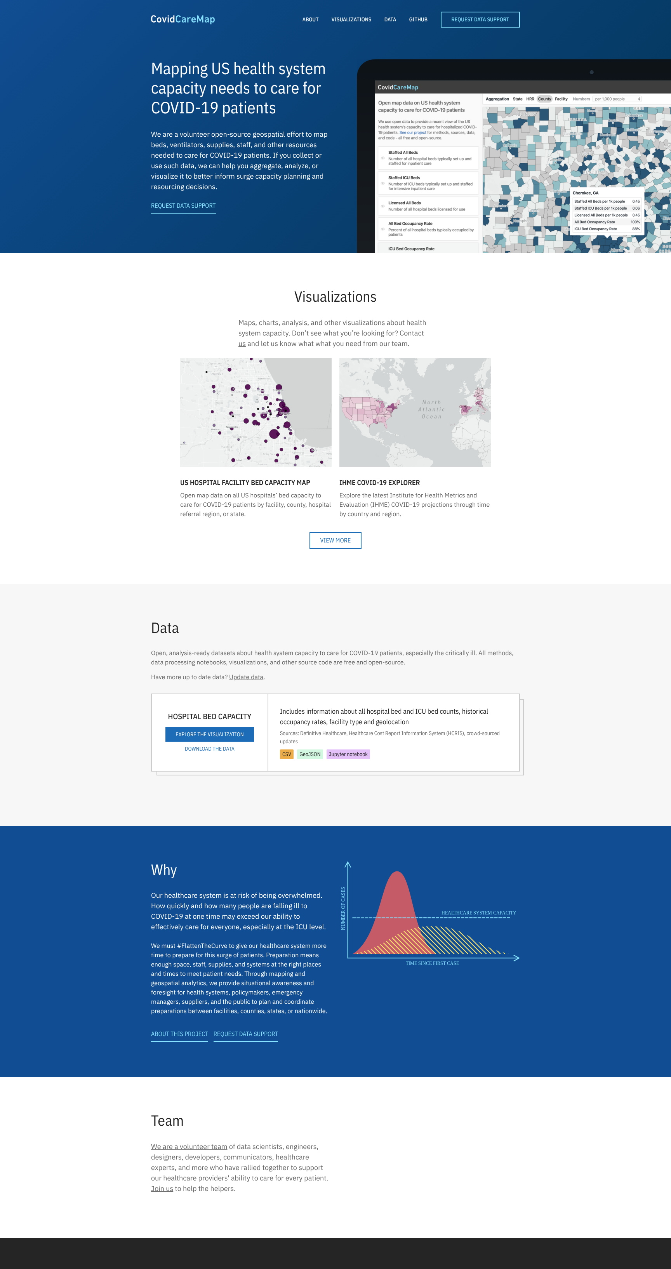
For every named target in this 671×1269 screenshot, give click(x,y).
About (310, 19)
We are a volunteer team (189, 1146)
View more (335, 540)
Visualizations (351, 19)
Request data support (183, 206)
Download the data (210, 748)
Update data (246, 677)
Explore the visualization (209, 734)
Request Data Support (480, 19)
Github (418, 19)
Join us (162, 1188)
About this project (179, 1034)
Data (390, 19)
